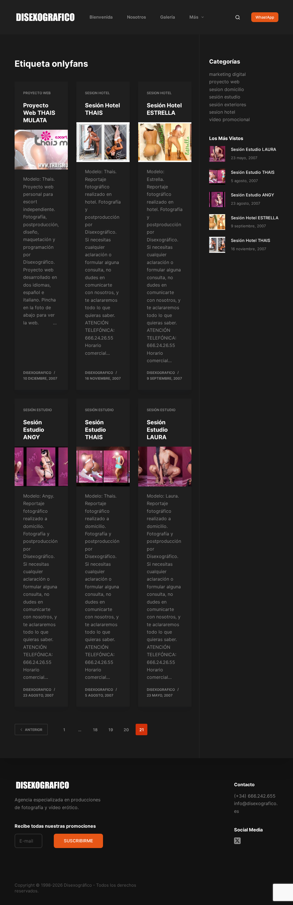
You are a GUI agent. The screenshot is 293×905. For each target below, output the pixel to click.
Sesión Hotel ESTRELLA (254, 217)
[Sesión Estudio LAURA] (164, 466)
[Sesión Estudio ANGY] (41, 466)
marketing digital (227, 74)
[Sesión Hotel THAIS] (103, 142)
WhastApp (265, 17)
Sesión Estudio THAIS (95, 430)
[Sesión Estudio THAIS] (103, 466)
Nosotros (136, 17)
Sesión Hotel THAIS (250, 240)
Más (193, 17)
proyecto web (37, 93)
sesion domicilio (226, 89)
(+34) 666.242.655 (255, 796)
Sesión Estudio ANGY (33, 430)
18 (95, 729)
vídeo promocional (229, 119)
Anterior (33, 729)
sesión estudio (37, 410)
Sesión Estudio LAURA (157, 430)
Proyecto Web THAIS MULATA (39, 113)
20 (126, 729)
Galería (167, 17)
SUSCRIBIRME (78, 840)
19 (110, 729)
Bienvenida (101, 17)
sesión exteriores (227, 104)
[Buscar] (237, 17)
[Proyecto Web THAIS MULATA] (41, 149)
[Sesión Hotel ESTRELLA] (164, 142)
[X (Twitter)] (237, 840)
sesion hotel (97, 93)
